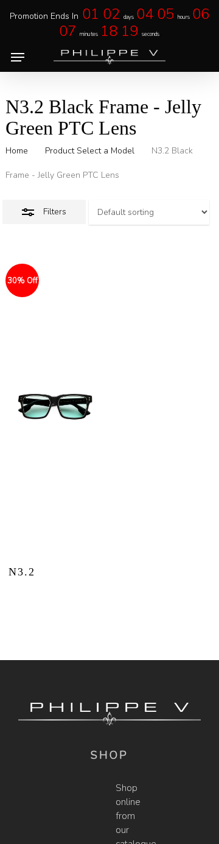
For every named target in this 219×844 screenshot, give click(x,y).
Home (16, 150)
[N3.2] (55, 410)
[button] (17, 57)
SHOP (109, 755)
